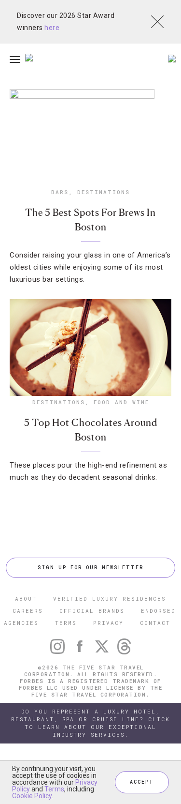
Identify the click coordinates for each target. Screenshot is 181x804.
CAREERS (28, 610)
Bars (60, 192)
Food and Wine (121, 402)
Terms (54, 789)
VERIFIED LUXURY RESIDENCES (109, 598)
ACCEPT (142, 782)
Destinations (103, 192)
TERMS (66, 622)
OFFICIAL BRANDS (92, 610)
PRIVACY (108, 622)
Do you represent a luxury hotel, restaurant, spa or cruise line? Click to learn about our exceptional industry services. (90, 723)
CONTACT (155, 622)
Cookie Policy (32, 796)
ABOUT (26, 598)
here (51, 27)
